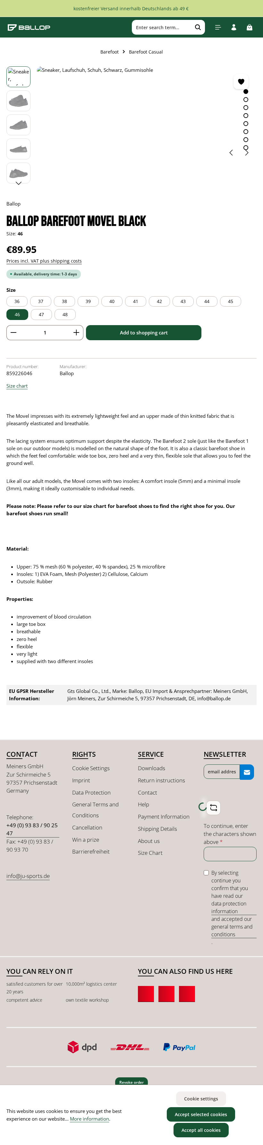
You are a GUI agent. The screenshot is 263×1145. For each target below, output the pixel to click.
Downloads (151, 768)
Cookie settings (201, 1099)
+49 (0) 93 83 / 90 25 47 (32, 829)
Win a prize (85, 839)
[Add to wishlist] (241, 81)
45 (230, 301)
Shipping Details (157, 828)
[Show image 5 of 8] (245, 123)
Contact (147, 792)
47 (41, 314)
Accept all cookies (201, 1130)
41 (135, 301)
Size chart (17, 386)
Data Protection (91, 792)
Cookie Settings (91, 768)
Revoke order (131, 1082)
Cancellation (87, 827)
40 (112, 301)
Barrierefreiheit (91, 851)
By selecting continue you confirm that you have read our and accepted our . (232, 907)
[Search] (198, 27)
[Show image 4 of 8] (245, 115)
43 (183, 301)
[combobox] (161, 27)
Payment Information (164, 816)
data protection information (228, 907)
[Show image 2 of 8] (245, 99)
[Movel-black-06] (146, 114)
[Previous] (231, 152)
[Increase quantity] (76, 332)
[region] (131, 126)
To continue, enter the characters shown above (230, 834)
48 (65, 314)
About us (149, 841)
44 (206, 301)
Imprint (81, 780)
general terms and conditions (232, 930)
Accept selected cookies (201, 1114)
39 (88, 301)
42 (159, 301)
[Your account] (233, 27)
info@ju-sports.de (28, 876)
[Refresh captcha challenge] (213, 808)
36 (17, 301)
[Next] (246, 152)
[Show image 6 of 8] (245, 131)
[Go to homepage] (29, 27)
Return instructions (161, 780)
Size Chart (150, 852)
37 (40, 301)
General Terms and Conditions (95, 810)
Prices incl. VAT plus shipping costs (44, 261)
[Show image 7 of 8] (245, 139)
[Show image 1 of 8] (245, 91)
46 (17, 314)
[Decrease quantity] (13, 332)
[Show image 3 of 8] (245, 107)
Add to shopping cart (144, 332)
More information (89, 1119)
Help (143, 804)
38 (64, 301)
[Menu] (218, 27)
